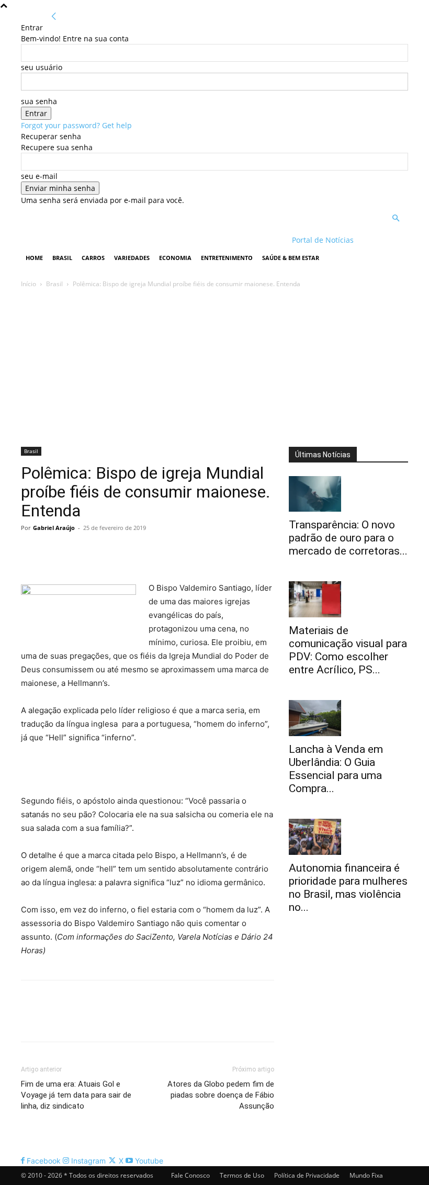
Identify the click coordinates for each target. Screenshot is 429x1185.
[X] (55, 551)
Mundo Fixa (366, 1175)
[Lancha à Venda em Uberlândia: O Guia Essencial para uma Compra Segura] (348, 718)
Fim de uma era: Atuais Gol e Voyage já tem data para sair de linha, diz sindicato (76, 1095)
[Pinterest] (79, 551)
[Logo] (88, 240)
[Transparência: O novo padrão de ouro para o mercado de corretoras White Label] (348, 494)
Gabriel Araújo (54, 528)
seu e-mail (39, 176)
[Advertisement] (214, 368)
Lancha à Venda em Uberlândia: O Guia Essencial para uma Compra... (336, 769)
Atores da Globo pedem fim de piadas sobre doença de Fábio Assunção (220, 1095)
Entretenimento (227, 258)
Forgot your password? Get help (76, 125)
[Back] (54, 16)
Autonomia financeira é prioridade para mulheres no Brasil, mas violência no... (348, 887)
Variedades (132, 258)
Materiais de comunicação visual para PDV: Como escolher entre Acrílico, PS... (348, 650)
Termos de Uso (242, 1175)
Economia (175, 258)
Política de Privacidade (307, 1175)
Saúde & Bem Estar (290, 258)
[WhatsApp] (103, 551)
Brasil (62, 258)
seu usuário (41, 67)
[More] (128, 551)
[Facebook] (31, 551)
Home (34, 258)
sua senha (39, 101)
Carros (93, 258)
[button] (395, 218)
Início (28, 283)
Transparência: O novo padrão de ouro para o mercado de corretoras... (348, 537)
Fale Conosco (190, 1175)
